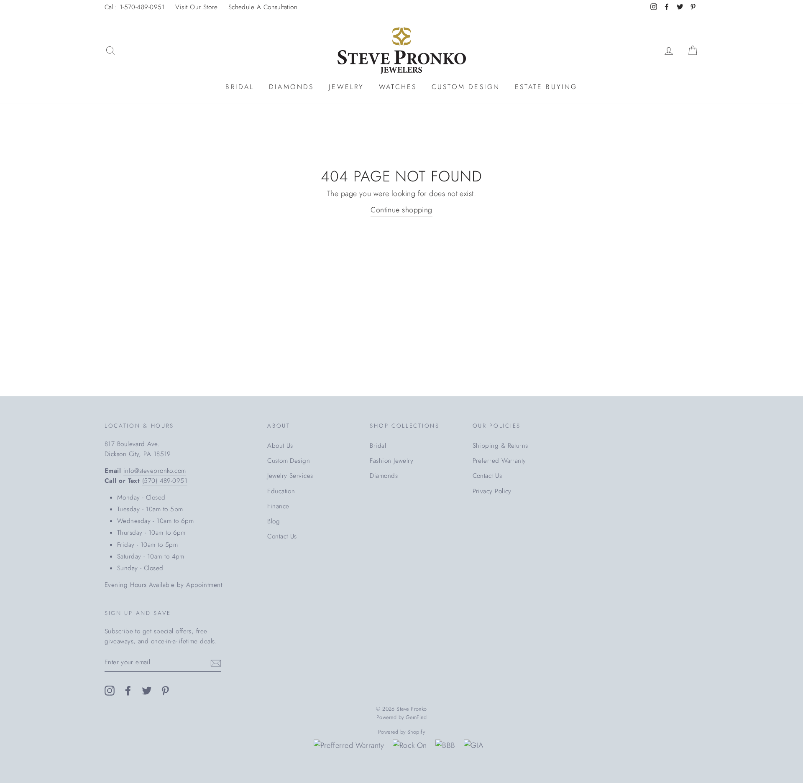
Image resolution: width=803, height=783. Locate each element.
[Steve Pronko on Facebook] (128, 690)
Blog (273, 521)
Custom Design (466, 87)
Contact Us (282, 536)
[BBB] (445, 746)
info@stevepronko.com (154, 470)
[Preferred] (349, 746)
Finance (278, 506)
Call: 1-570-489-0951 (135, 7)
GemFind (416, 717)
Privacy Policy (492, 491)
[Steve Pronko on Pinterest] (165, 690)
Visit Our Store (196, 7)
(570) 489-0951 (164, 480)
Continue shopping (401, 209)
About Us (280, 445)
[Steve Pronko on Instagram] (110, 690)
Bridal (239, 87)
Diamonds (291, 87)
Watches (398, 87)
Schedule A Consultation (262, 7)
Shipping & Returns (500, 445)
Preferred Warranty (499, 460)
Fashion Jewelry (391, 460)
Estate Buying (546, 87)
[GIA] (473, 746)
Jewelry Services (290, 475)
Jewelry (346, 87)
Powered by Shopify (401, 732)
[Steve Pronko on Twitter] (147, 690)
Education (281, 491)
